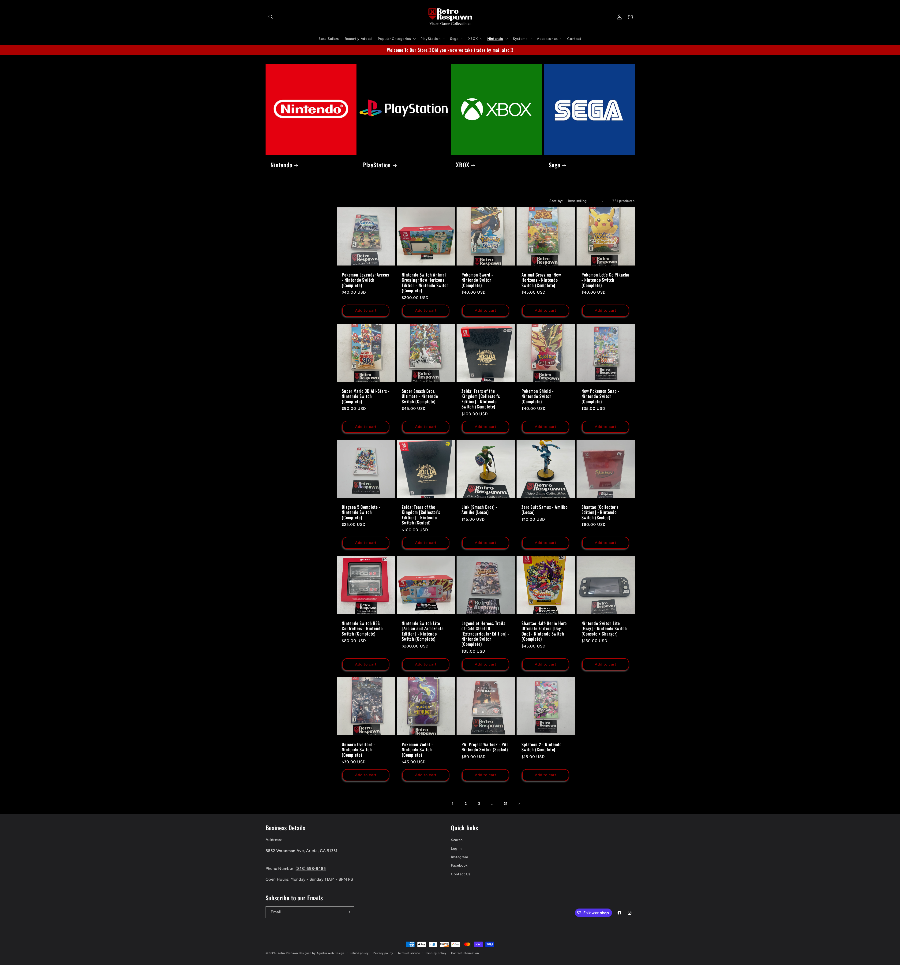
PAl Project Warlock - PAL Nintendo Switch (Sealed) (485, 747)
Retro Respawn (288, 953)
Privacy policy (383, 953)
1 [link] (453, 803)
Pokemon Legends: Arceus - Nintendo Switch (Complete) (365, 280)
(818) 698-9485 (311, 868)
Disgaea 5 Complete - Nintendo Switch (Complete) (361, 512)
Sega (554, 164)
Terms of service (409, 953)
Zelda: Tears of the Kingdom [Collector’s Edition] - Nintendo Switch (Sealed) (421, 514)
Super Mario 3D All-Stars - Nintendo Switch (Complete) (366, 396)
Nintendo (281, 164)
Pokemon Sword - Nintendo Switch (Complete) (477, 280)
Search (457, 840)
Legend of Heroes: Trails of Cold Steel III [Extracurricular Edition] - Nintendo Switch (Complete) (485, 634)
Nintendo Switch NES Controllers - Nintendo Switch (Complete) (362, 628)
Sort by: (556, 201)
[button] (271, 16)
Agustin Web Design (330, 953)
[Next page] (519, 803)
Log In (456, 848)
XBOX (462, 164)
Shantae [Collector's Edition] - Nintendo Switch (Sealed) (600, 512)
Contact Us (460, 874)
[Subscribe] (348, 912)
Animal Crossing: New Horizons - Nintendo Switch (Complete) (541, 280)
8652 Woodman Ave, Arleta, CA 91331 (302, 850)
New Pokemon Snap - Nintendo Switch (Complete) (600, 396)
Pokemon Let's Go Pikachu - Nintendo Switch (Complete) (605, 280)
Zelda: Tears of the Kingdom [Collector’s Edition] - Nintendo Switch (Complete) (480, 398)
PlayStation (377, 164)
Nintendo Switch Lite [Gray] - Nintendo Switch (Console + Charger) (604, 628)
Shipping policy (435, 953)
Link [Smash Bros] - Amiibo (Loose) (479, 509)
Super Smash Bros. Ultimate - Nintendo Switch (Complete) (420, 396)
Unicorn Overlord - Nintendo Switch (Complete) (358, 750)
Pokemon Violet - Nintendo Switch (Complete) (417, 750)
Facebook (459, 865)
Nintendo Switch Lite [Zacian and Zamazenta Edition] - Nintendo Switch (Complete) (423, 631)
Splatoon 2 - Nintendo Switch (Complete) (541, 747)
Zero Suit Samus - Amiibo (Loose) (544, 509)
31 (505, 803)
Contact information (465, 953)
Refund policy (359, 953)
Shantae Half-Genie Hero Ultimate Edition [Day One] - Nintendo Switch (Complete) (544, 631)
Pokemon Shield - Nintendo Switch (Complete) (537, 396)
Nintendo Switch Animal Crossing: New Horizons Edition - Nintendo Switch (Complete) (425, 282)
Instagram (459, 857)
